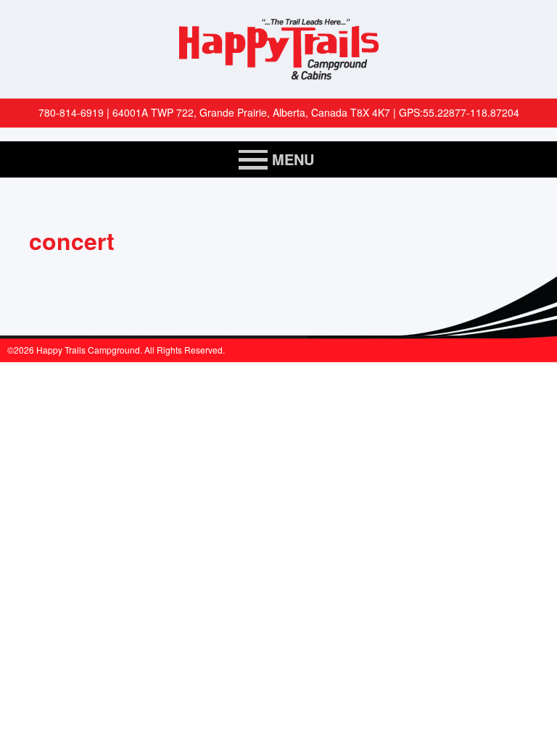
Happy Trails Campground (278, 49)
